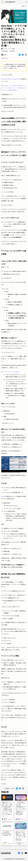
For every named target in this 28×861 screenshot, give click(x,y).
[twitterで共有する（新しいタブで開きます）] (26, 55)
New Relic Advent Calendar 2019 (10, 79)
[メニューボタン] (2, 2)
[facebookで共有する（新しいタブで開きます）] (23, 55)
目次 (23, 6)
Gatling (3, 496)
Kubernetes (5, 51)
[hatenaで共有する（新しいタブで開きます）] (20, 55)
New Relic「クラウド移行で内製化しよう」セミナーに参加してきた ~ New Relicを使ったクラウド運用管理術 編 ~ (14, 88)
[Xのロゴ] (22, 853)
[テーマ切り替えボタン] (26, 2)
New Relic (12, 51)
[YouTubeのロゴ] (26, 853)
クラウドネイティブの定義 (11, 372)
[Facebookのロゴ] (19, 853)
